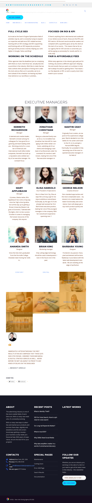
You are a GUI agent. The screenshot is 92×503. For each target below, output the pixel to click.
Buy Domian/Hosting (31, 22)
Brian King (46, 246)
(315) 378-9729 (19, 462)
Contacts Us (53, 22)
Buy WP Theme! (14, 17)
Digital (46, 272)
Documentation (39, 477)
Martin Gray (72, 127)
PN (76, 5)
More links (63, 22)
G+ (70, 5)
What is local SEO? (40, 432)
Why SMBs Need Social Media (44, 438)
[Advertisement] (32, 1)
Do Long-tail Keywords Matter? (44, 426)
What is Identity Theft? (41, 411)
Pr (46, 313)
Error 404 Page (39, 468)
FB (64, 5)
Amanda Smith (19, 246)
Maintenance (38, 459)
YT (73, 5)
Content (19, 272)
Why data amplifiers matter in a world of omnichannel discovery (44, 445)
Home (7, 22)
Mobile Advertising (72, 302)
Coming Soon (38, 464)
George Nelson (73, 188)
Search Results (39, 472)
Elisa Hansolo (46, 188)
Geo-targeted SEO (45, 302)
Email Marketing (19, 302)
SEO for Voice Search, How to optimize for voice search (45, 418)
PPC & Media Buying (19, 322)
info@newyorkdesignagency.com (23, 465)
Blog (42, 22)
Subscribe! (70, 483)
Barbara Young (72, 246)
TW (67, 5)
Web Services (16, 22)
